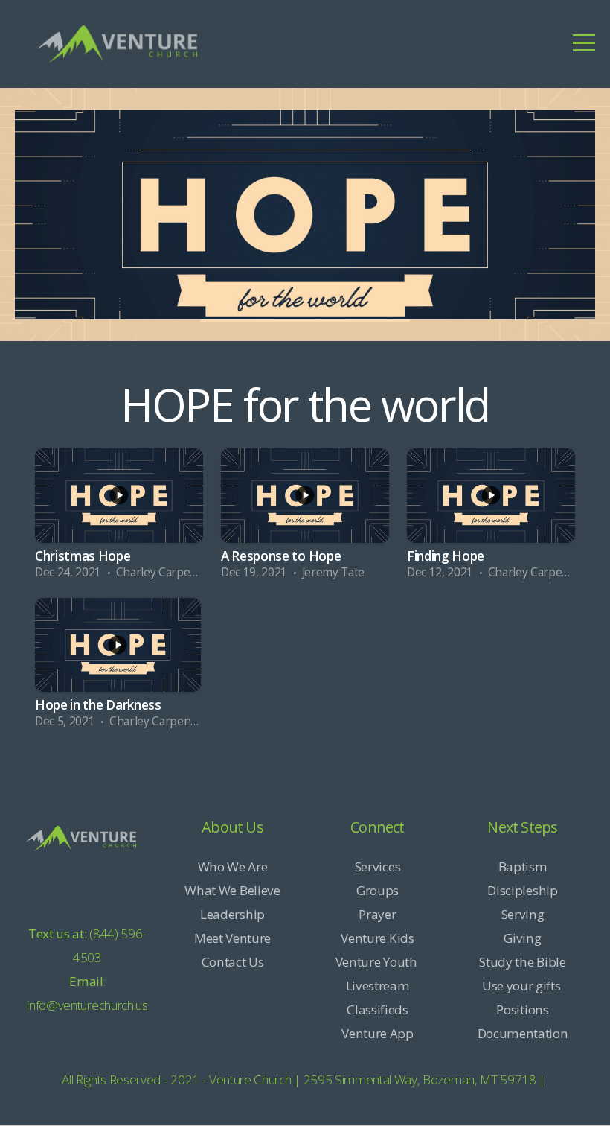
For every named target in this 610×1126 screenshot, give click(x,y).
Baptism (523, 866)
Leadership (232, 914)
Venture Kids (377, 938)
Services (377, 866)
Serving (523, 914)
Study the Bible (522, 961)
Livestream (378, 985)
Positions (522, 1009)
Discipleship (522, 890)
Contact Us (233, 961)
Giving (522, 938)
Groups (377, 890)
